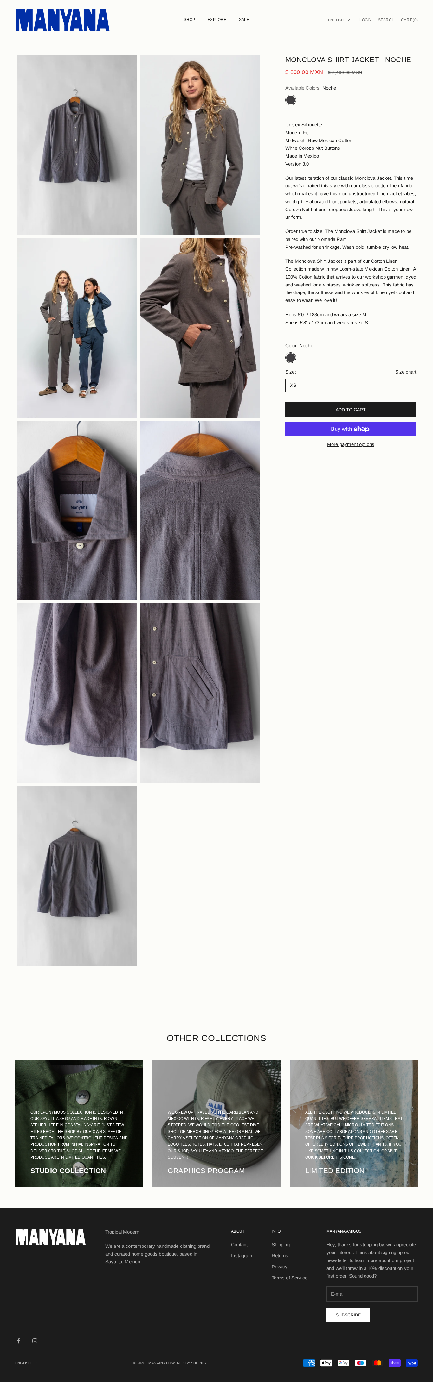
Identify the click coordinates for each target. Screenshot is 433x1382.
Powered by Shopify (186, 1363)
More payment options (350, 444)
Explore (217, 19)
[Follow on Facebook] (18, 1341)
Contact (239, 1244)
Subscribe (348, 1314)
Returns (280, 1255)
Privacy (280, 1266)
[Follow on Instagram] (35, 1341)
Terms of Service (289, 1277)
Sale (244, 19)
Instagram (241, 1255)
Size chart (405, 371)
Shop (189, 19)
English (336, 20)
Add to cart (351, 409)
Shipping (281, 1244)
